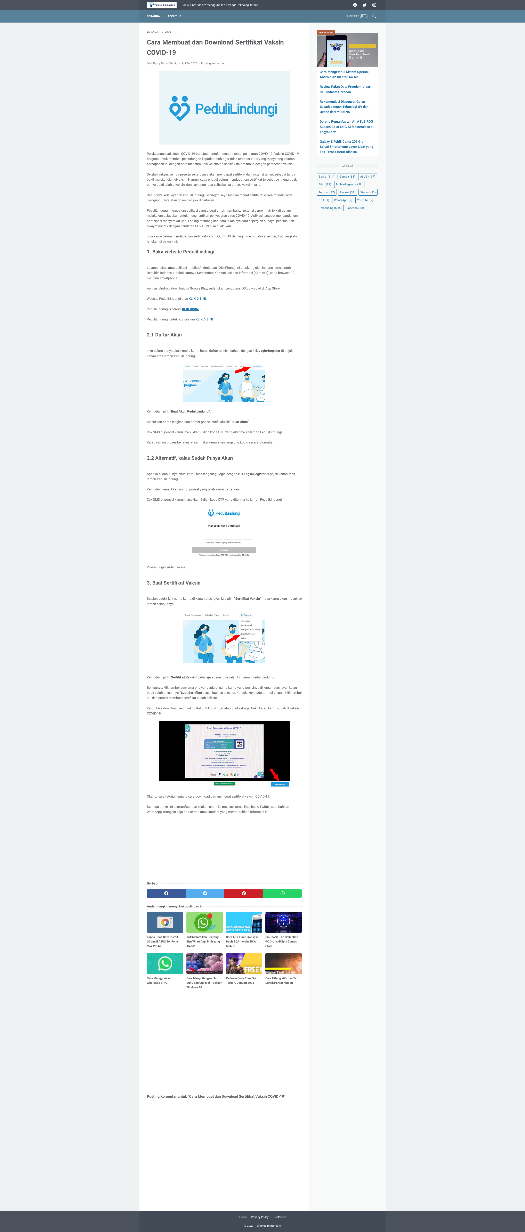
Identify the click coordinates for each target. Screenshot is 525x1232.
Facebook (355, 208)
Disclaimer (279, 1217)
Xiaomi (368, 192)
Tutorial (327, 192)
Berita (326, 176)
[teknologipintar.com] (164, 5)
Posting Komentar (212, 63)
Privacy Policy (260, 1217)
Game (347, 176)
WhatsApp (343, 200)
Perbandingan (330, 208)
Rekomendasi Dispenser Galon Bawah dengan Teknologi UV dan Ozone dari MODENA (344, 107)
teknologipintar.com (268, 1225)
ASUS (367, 176)
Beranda (153, 16)
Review (347, 192)
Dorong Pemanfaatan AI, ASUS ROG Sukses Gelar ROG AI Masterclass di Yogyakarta (346, 127)
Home (243, 1217)
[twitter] (364, 4)
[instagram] (373, 4)
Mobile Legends (349, 184)
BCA (324, 200)
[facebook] (354, 4)
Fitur (325, 184)
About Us (174, 16)
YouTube (365, 200)
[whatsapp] (282, 893)
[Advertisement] (224, 848)
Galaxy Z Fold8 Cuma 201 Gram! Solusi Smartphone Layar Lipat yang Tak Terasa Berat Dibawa (346, 147)
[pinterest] (243, 893)
